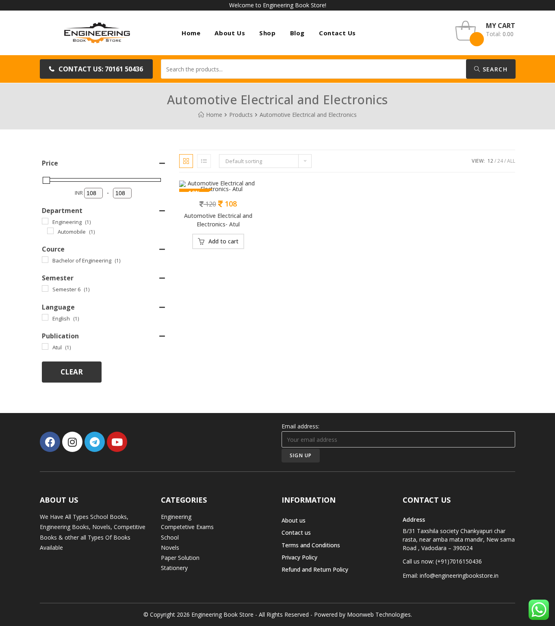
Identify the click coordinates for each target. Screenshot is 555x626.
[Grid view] (186, 161)
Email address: (300, 426)
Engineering (176, 517)
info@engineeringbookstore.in (459, 575)
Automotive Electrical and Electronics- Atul (218, 220)
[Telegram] (95, 442)
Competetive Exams (187, 527)
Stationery (174, 568)
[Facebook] (50, 442)
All (511, 160)
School (170, 537)
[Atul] (45, 346)
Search (493, 69)
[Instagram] (72, 442)
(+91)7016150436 (459, 561)
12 (490, 160)
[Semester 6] (45, 288)
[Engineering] (45, 221)
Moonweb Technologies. (379, 614)
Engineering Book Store (222, 614)
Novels (170, 547)
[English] (45, 317)
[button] (96, 69)
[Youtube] (117, 442)
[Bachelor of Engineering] (45, 259)
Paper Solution (180, 557)
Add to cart (223, 241)
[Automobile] (50, 231)
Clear (72, 371)
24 (500, 160)
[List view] (204, 161)
